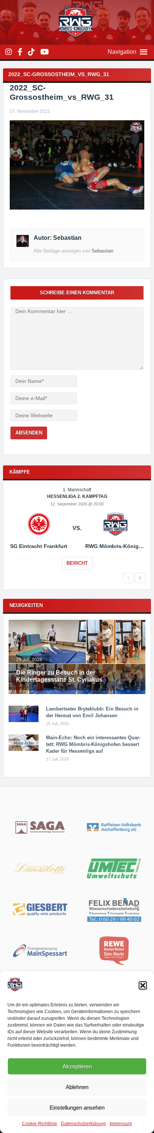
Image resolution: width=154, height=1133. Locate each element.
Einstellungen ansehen (77, 1107)
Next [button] (140, 578)
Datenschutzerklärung (83, 1123)
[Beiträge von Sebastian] (22, 245)
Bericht (77, 563)
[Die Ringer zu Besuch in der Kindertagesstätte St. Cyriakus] (77, 692)
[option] (77, 533)
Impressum (121, 1123)
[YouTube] (44, 52)
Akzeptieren (77, 1066)
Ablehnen (77, 1087)
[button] (143, 985)
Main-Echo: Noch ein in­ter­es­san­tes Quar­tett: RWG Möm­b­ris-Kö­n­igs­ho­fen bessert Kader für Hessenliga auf (93, 744)
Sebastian (102, 251)
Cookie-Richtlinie (39, 1123)
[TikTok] (31, 52)
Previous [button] (128, 578)
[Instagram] (8, 52)
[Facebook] (20, 52)
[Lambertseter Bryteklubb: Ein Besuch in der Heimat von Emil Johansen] (23, 720)
